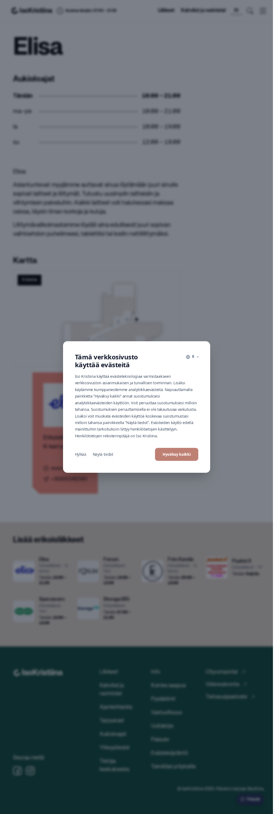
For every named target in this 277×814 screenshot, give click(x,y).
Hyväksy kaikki (177, 454)
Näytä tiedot (103, 454)
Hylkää (80, 454)
